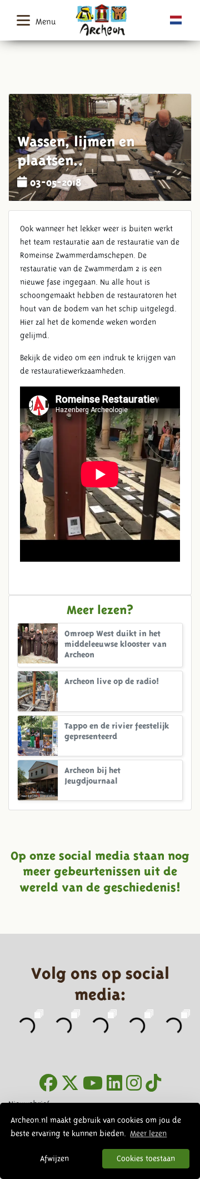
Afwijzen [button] (54, 1158)
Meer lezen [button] (148, 1133)
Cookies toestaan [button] (146, 1158)
